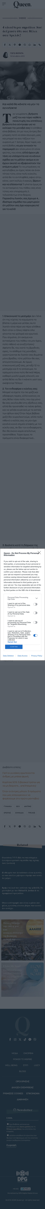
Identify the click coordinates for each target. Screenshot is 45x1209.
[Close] (40, 553)
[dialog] (22, 604)
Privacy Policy (36, 656)
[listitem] (22, 598)
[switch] (35, 604)
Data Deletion (8, 656)
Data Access (22, 656)
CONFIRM (14, 646)
